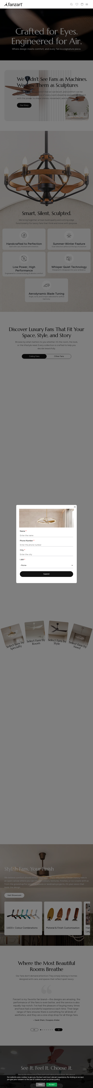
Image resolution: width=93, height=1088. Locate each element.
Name (23, 531)
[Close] (74, 506)
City (22, 550)
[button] (46, 574)
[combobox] (46, 565)
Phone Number (27, 540)
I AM (22, 559)
